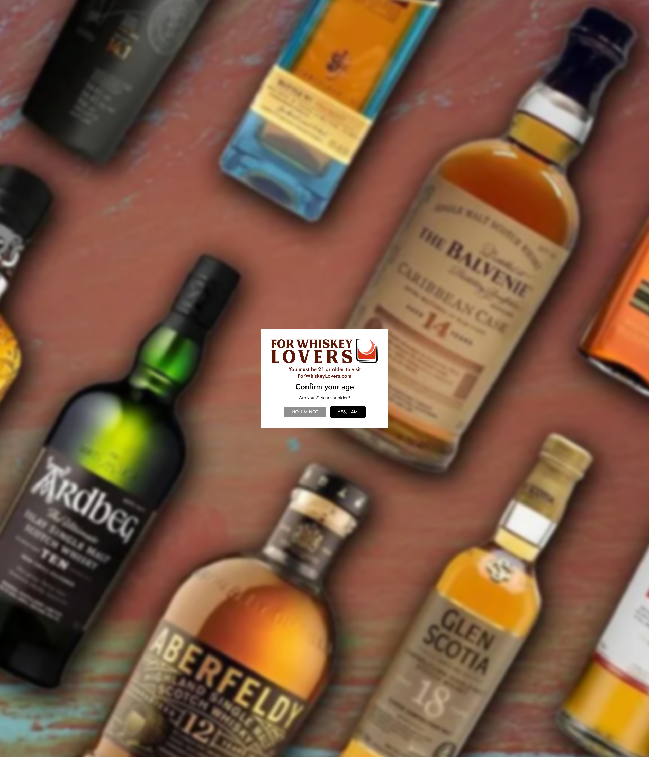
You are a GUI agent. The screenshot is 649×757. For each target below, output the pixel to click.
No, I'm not (305, 412)
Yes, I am (348, 412)
